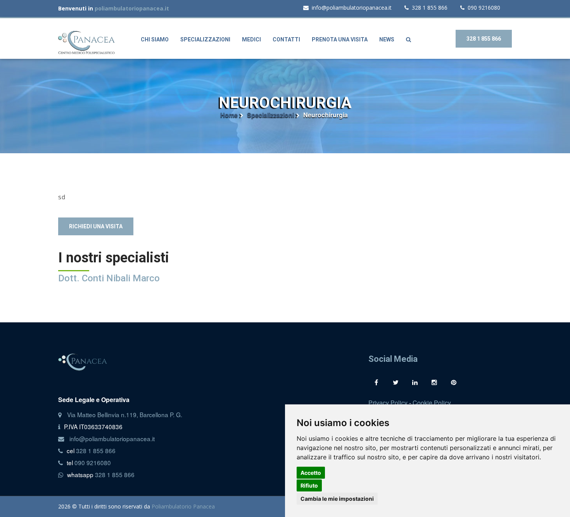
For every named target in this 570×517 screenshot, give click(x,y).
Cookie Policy (432, 403)
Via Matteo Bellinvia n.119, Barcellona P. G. (124, 414)
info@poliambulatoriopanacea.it (352, 7)
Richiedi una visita (96, 226)
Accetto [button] (311, 472)
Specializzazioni (205, 39)
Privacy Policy (388, 403)
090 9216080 (484, 7)
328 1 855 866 (429, 7)
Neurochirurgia (325, 115)
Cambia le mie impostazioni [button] (337, 498)
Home (229, 115)
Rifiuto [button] (309, 485)
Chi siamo (155, 39)
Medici (251, 39)
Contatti (286, 39)
